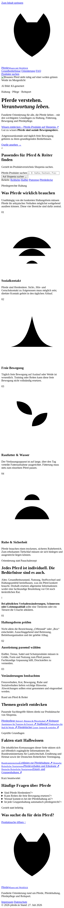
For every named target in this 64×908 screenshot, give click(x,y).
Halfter (24, 179)
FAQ (38, 70)
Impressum (7, 901)
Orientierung (28, 70)
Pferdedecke (46, 179)
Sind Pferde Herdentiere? (18, 792)
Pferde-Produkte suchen (14, 172)
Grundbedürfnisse (11, 70)
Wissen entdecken (12, 126)
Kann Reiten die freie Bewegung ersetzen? (28, 795)
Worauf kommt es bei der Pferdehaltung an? (28, 798)
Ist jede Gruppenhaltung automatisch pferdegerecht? (33, 801)
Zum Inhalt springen (12, 2)
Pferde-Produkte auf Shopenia (41, 126)
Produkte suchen (10, 74)
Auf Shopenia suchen (15, 176)
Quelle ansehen (11, 144)
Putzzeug (34, 179)
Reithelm (15, 179)
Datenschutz (20, 901)
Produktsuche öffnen (13, 822)
